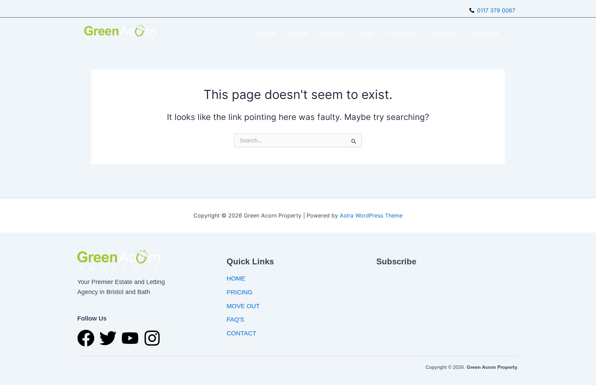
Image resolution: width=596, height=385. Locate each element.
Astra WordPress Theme (371, 215)
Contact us (402, 33)
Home (266, 33)
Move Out (444, 33)
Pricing (298, 33)
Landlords (485, 33)
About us (333, 33)
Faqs (367, 33)
